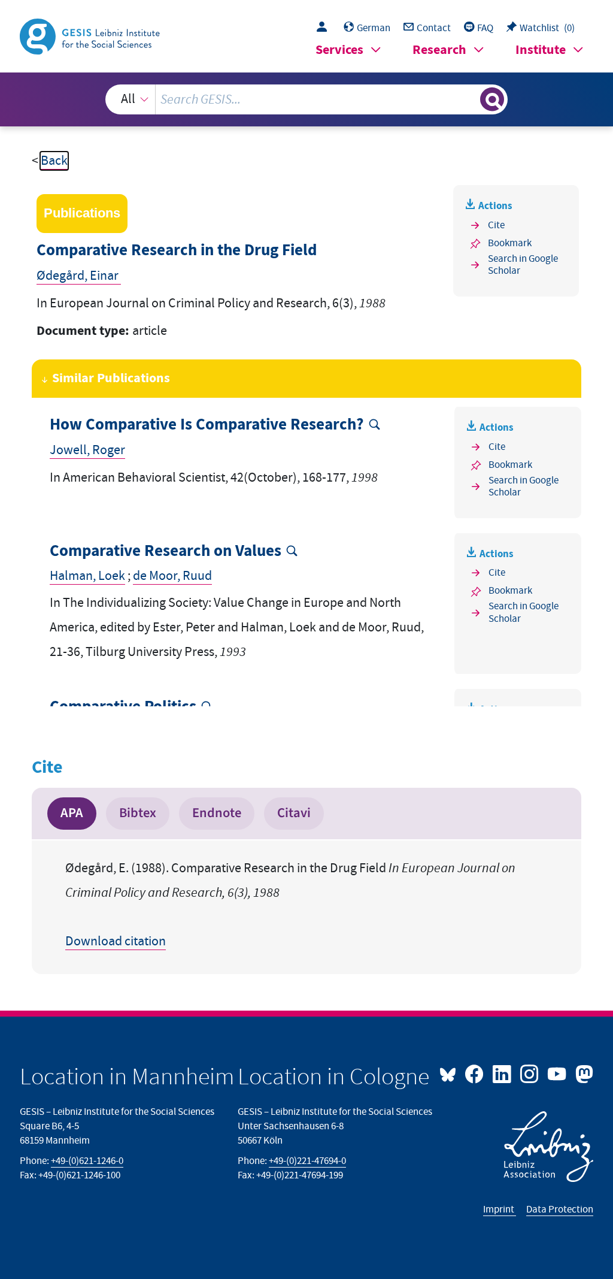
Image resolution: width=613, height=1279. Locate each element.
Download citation (115, 941)
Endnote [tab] (216, 813)
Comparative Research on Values (165, 551)
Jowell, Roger (87, 450)
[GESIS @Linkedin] (503, 1073)
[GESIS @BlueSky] (451, 1073)
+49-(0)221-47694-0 (307, 1161)
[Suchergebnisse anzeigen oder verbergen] (492, 99)
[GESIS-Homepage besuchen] (91, 35)
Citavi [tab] (294, 813)
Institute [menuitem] (540, 50)
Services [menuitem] (339, 50)
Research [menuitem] (439, 50)
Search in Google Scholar (523, 265)
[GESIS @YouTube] (558, 1073)
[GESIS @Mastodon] (582, 1073)
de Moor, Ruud (172, 576)
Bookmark (510, 243)
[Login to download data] (325, 28)
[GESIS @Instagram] (530, 1073)
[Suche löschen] (469, 99)
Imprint (499, 1209)
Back (54, 161)
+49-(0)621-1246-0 (87, 1161)
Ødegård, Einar (79, 276)
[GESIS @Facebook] (475, 1073)
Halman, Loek (87, 576)
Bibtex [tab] (137, 813)
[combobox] (306, 99)
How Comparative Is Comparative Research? (207, 425)
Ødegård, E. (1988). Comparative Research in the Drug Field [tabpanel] (290, 905)
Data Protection (559, 1209)
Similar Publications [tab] (111, 378)
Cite (496, 225)
